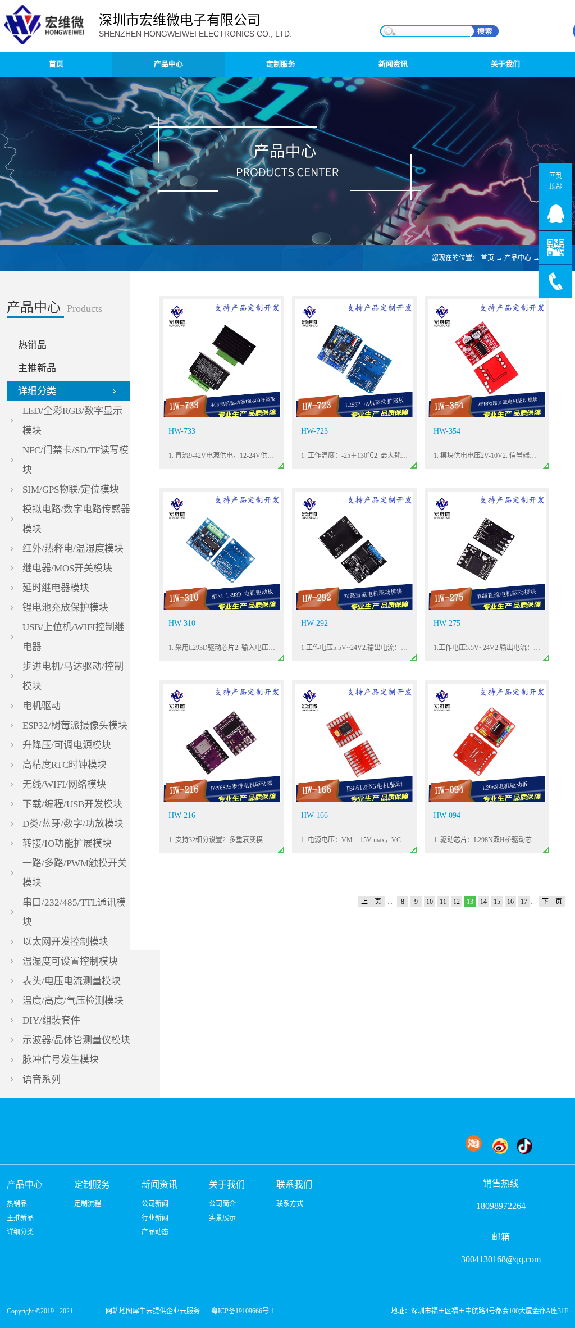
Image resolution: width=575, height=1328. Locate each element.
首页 (56, 64)
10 (429, 902)
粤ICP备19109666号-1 (243, 1311)
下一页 (552, 902)
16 (510, 902)
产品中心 (517, 258)
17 (524, 902)
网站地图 (117, 1311)
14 (483, 902)
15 (497, 902)
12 (456, 902)
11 (443, 902)
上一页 (371, 902)
